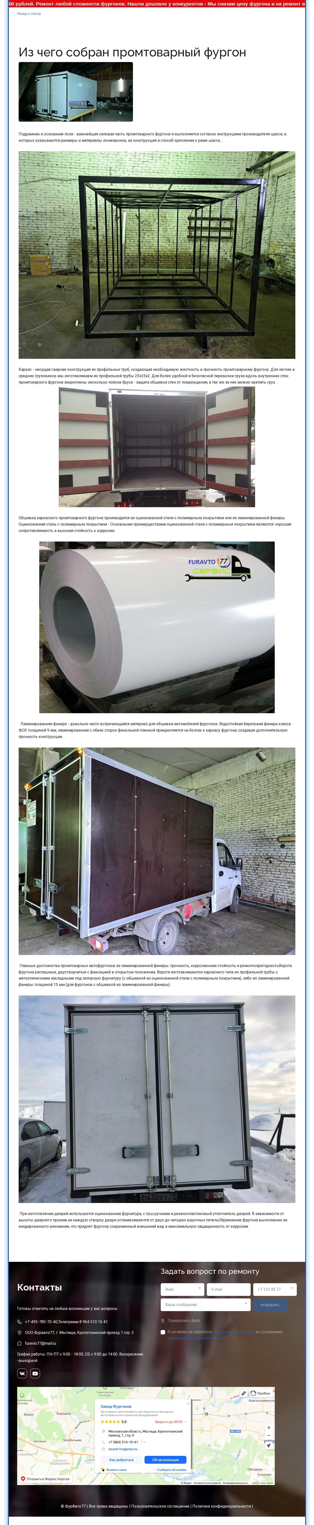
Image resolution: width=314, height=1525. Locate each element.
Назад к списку (29, 13)
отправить (270, 1305)
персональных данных (234, 1332)
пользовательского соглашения (197, 1338)
